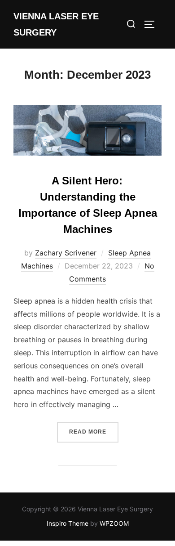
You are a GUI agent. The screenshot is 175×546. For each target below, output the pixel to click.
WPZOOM (114, 523)
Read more (93, 431)
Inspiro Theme (67, 523)
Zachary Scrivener (65, 252)
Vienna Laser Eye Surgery (56, 24)
